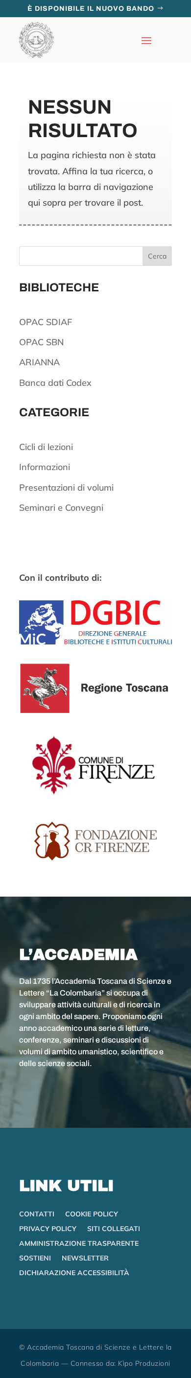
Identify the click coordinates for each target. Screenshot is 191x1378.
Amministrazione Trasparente (79, 1244)
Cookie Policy (91, 1214)
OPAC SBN (41, 342)
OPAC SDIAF (45, 322)
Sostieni (35, 1258)
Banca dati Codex (55, 382)
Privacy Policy (47, 1229)
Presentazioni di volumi (66, 487)
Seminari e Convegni (61, 507)
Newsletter (85, 1258)
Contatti (36, 1214)
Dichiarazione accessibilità (74, 1273)
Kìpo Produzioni (144, 1363)
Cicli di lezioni (46, 446)
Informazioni (44, 467)
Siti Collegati (113, 1229)
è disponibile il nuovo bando (90, 8)
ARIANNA (39, 362)
